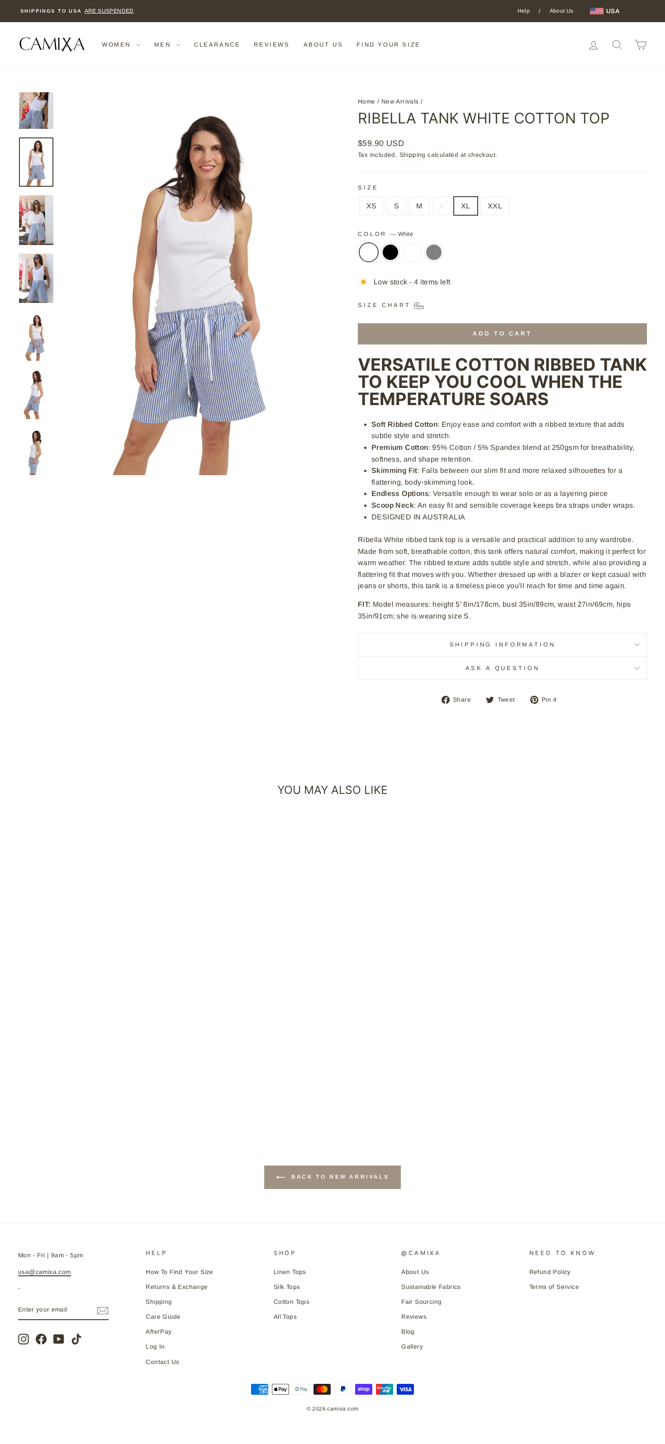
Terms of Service (554, 1287)
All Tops (285, 1316)
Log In (155, 1346)
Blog (408, 1331)
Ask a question (503, 668)
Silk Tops (287, 1287)
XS (371, 206)
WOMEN (118, 44)
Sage (412, 252)
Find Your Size (388, 44)
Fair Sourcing (421, 1301)
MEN (164, 44)
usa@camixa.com (44, 1272)
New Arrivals (400, 101)
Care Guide (163, 1316)
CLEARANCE (217, 44)
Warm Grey (434, 252)
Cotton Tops (291, 1301)
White (369, 252)
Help (524, 11)
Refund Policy (550, 1272)
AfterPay (158, 1331)
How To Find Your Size (179, 1272)
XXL (495, 206)
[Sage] (412, 256)
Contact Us (162, 1362)
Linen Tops (290, 1272)
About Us (562, 11)
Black (390, 252)
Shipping (412, 154)
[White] (369, 256)
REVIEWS (272, 44)
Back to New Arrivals (339, 1177)
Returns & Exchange (177, 1287)
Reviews (414, 1316)
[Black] (390, 256)
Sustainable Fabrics (431, 1287)
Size (368, 187)
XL (465, 206)
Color (385, 234)
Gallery (412, 1346)
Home (366, 101)
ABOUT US (323, 44)
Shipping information (503, 644)
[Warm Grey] (434, 256)
